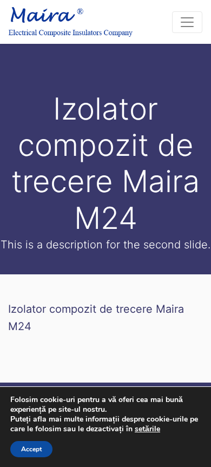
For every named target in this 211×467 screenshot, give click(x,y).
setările (147, 429)
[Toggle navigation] (187, 22)
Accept (31, 449)
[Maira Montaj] (71, 22)
